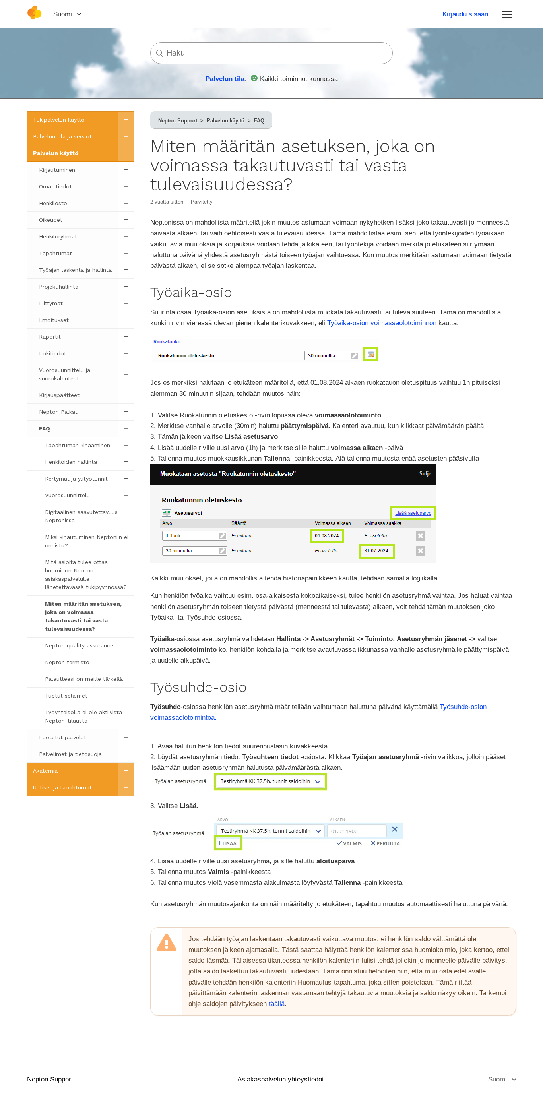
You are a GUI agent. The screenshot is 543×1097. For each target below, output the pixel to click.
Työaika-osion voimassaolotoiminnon (381, 323)
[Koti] (34, 17)
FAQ (259, 121)
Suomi (63, 14)
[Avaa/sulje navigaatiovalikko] (507, 13)
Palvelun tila (225, 79)
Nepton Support (177, 121)
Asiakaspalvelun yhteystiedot (280, 1079)
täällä (277, 1004)
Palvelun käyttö (225, 121)
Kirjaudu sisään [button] (465, 14)
